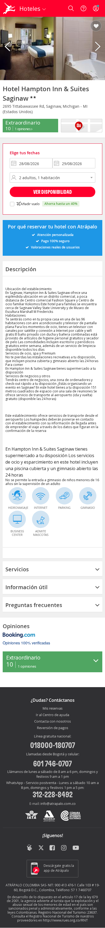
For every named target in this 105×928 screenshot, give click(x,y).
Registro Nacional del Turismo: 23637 (67, 912)
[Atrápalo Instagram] (64, 848)
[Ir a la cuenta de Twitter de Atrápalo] (41, 848)
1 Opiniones (23, 129)
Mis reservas (52, 708)
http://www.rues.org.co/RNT (65, 920)
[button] (96, 26)
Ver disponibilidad (52, 191)
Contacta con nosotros (52, 721)
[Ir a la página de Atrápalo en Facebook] (53, 848)
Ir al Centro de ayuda (52, 715)
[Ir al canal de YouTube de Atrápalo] (76, 848)
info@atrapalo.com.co (58, 803)
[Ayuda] (83, 8)
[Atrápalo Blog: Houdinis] (29, 847)
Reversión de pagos (52, 728)
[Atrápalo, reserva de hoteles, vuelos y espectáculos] (9, 8)
